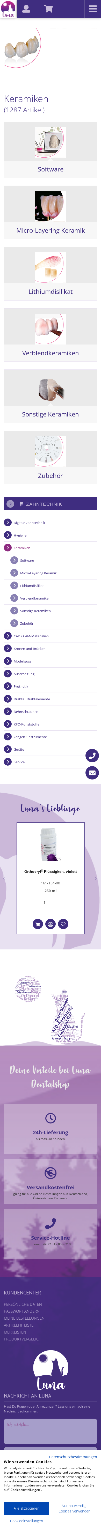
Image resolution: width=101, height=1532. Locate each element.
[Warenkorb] (51, 3)
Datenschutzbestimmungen (73, 1456)
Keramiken (22, 548)
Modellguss (22, 661)
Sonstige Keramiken (50, 414)
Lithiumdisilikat (50, 291)
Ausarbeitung (24, 674)
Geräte (19, 749)
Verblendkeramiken (50, 353)
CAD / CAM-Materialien (31, 636)
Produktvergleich (22, 1338)
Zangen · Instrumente (30, 737)
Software (50, 169)
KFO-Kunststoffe (26, 724)
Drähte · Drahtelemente (32, 699)
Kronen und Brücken (30, 648)
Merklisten (15, 1332)
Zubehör (50, 475)
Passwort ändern (22, 1311)
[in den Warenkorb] (38, 924)
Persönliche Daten (23, 1304)
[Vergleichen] (50, 924)
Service (19, 762)
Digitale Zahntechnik (29, 522)
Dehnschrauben (26, 711)
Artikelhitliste (18, 1325)
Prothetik (21, 686)
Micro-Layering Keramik (50, 230)
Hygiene (20, 535)
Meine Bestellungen (24, 1318)
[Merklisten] (63, 924)
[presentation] (4, 877)
